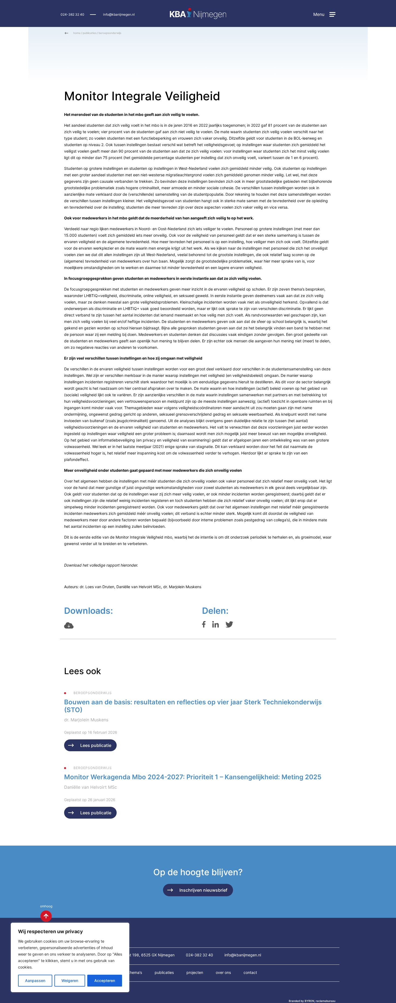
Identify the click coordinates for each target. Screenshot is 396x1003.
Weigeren (69, 980)
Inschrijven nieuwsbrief (203, 890)
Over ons (223, 972)
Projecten (194, 972)
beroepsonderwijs (110, 33)
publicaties (89, 33)
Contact (250, 972)
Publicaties (164, 972)
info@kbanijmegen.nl (119, 14)
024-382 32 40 (72, 14)
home (77, 33)
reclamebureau (325, 1000)
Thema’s (135, 972)
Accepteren (104, 980)
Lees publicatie (95, 745)
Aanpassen (35, 980)
